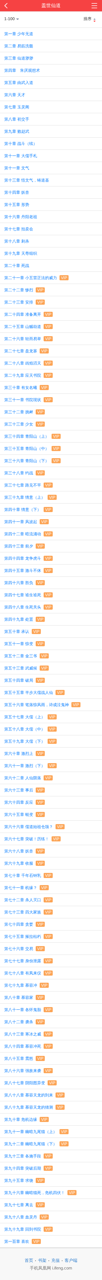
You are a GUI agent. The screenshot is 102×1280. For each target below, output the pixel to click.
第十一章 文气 (16, 168)
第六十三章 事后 (23, 790)
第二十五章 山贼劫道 (27, 326)
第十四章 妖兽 (16, 192)
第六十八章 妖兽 (23, 851)
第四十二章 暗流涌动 (27, 534)
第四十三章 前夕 (23, 546)
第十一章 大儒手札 (20, 155)
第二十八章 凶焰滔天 (27, 363)
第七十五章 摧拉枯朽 (27, 936)
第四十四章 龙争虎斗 (27, 558)
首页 (29, 1260)
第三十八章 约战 (23, 473)
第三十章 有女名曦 (25, 387)
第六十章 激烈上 (23, 753)
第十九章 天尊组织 (20, 253)
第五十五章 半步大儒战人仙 (33, 692)
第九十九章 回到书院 (27, 1229)
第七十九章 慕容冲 (25, 985)
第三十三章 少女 (23, 424)
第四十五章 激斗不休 (27, 570)
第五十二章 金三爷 (25, 656)
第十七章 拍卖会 (18, 229)
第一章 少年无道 (18, 33)
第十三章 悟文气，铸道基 (26, 180)
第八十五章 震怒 (23, 1058)
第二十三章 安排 (23, 302)
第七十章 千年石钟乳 (27, 875)
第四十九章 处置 (23, 619)
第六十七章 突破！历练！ (31, 839)
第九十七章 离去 (23, 1205)
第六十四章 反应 (23, 802)
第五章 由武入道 (18, 82)
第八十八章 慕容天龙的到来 (33, 1095)
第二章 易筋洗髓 (18, 46)
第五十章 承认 (21, 631)
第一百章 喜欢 (21, 1241)
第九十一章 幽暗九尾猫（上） (35, 1131)
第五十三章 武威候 (25, 668)
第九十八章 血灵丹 (25, 1217)
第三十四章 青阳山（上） (31, 436)
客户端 (71, 1260)
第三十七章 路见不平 (27, 485)
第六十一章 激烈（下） (29, 765)
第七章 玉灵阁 (16, 107)
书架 (42, 1260)
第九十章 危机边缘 (25, 1119)
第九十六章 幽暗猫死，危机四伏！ (39, 1192)
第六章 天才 (14, 94)
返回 (10, 5)
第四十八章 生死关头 (27, 607)
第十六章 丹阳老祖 (20, 216)
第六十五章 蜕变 (23, 814)
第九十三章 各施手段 (27, 1156)
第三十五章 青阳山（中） (31, 448)
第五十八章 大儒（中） (29, 729)
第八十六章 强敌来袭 (27, 1070)
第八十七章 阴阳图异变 (29, 1083)
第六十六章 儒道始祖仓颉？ (33, 826)
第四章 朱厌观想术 (22, 70)
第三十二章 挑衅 (23, 412)
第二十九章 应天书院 (27, 375)
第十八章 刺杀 (16, 241)
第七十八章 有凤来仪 (27, 973)
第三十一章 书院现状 (27, 399)
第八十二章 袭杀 (23, 1022)
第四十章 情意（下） (27, 509)
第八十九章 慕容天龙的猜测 (33, 1107)
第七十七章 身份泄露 (27, 961)
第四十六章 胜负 (23, 582)
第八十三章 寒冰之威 (27, 1034)
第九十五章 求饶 (23, 1180)
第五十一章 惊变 (23, 643)
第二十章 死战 (16, 265)
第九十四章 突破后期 (27, 1168)
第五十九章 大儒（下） (29, 741)
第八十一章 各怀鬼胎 (27, 1009)
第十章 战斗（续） (20, 143)
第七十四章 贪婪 (23, 924)
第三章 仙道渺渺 (18, 58)
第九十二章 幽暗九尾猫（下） (35, 1144)
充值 (55, 1260)
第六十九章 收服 (23, 863)
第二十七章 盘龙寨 (25, 351)
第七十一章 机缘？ (25, 887)
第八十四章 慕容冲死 (27, 1046)
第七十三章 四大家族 (27, 912)
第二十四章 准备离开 (27, 314)
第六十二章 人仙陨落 (27, 778)
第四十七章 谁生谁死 (27, 595)
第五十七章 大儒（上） (29, 717)
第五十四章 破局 (23, 680)
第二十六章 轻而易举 (27, 338)
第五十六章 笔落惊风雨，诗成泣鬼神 (41, 704)
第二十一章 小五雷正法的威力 (35, 277)
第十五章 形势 (16, 204)
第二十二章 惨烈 (23, 290)
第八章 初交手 (16, 119)
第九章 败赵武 (16, 131)
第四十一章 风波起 (25, 521)
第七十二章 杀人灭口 (27, 900)
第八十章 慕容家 (23, 997)
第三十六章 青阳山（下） (31, 460)
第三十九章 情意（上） (29, 497)
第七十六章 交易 (23, 948)
